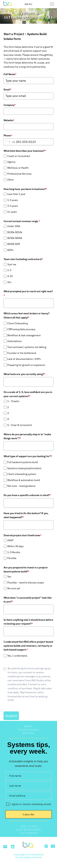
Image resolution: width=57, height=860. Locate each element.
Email (7, 89)
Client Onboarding (17, 323)
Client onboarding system (21, 474)
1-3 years (12, 200)
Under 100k (13, 226)
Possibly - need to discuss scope (25, 582)
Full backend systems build (22, 462)
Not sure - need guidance (21, 486)
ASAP (10, 540)
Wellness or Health (17, 167)
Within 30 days (15, 546)
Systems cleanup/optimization (24, 468)
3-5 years (12, 206)
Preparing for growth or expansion (26, 364)
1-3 (9, 270)
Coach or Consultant (18, 155)
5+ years (12, 212)
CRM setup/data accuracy (21, 329)
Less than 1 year (16, 194)
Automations (14, 341)
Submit (11, 715)
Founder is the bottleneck (21, 353)
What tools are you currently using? (25, 374)
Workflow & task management (24, 335)
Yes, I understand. (17, 655)
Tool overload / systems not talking (26, 347)
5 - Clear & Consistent (19, 425)
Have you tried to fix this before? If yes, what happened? (26, 515)
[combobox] (9, 142)
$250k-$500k (14, 238)
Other (10, 179)
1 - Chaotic (13, 401)
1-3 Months (13, 552)
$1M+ (10, 250)
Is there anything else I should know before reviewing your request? (28, 621)
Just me (11, 264)
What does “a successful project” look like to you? (28, 599)
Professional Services (19, 173)
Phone (8, 135)
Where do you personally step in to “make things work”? (27, 436)
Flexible (11, 558)
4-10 (10, 276)
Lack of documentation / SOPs (24, 359)
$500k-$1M (13, 244)
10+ (9, 282)
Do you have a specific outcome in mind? (27, 495)
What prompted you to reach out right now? (28, 293)
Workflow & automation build (23, 480)
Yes (9, 576)
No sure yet (13, 588)
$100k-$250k (14, 232)
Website (9, 120)
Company (10, 104)
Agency (11, 161)
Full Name (10, 74)
